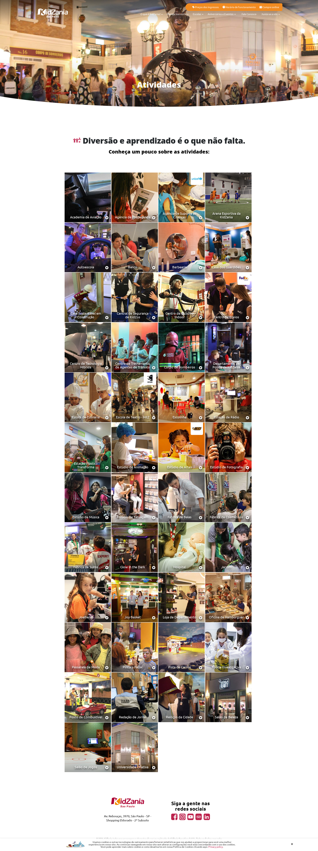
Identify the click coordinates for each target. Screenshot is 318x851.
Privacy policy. (215, 846)
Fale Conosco (249, 14)
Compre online (270, 7)
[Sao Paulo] (53, 8)
